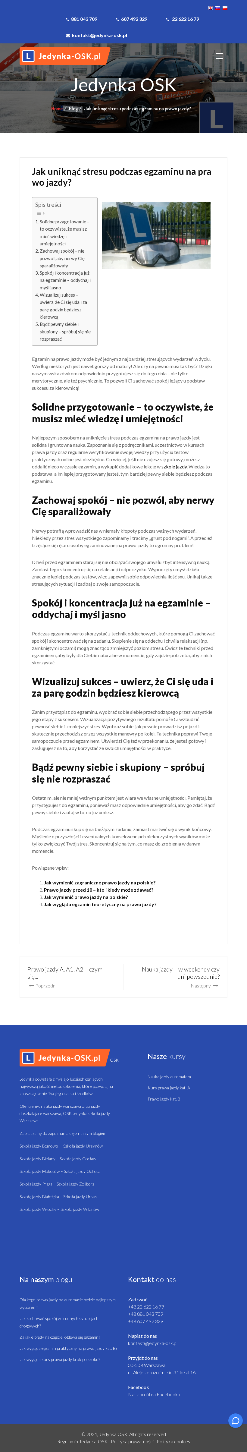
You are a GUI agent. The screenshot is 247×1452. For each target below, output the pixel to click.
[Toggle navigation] (219, 56)
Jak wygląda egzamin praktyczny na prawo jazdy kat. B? (68, 1348)
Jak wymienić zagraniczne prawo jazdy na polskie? (100, 882)
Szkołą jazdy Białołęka (39, 1196)
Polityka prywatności (132, 1441)
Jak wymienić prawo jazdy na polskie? (86, 897)
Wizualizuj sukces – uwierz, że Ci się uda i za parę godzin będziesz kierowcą (63, 306)
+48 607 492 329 (145, 1321)
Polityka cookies (173, 1441)
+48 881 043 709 (145, 1314)
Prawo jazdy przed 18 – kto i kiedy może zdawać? (99, 890)
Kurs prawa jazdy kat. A (169, 1087)
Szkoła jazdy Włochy (38, 1209)
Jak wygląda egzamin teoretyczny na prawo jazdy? (100, 904)
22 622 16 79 (185, 19)
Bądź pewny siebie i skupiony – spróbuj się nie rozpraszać (65, 331)
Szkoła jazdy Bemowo (39, 1145)
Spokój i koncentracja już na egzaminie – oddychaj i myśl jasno (65, 280)
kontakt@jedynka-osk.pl (152, 1343)
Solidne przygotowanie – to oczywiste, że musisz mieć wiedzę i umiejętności (64, 232)
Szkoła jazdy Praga (36, 1183)
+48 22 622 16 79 (146, 1306)
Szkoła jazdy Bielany (37, 1158)
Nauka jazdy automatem (169, 1076)
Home (57, 109)
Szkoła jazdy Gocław (78, 1158)
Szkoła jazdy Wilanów (80, 1209)
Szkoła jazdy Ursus (80, 1196)
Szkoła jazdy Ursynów (83, 1145)
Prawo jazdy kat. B (164, 1098)
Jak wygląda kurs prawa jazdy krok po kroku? (60, 1359)
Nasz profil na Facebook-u (155, 1394)
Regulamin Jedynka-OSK (82, 1441)
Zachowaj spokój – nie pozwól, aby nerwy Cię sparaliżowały (62, 258)
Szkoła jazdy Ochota (82, 1171)
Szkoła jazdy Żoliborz (75, 1183)
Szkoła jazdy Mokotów (40, 1171)
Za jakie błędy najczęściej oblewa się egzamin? (60, 1337)
